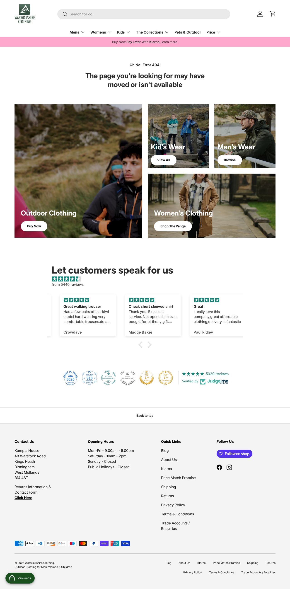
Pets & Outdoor (187, 32)
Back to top (145, 415)
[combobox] (143, 14)
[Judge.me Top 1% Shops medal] (146, 378)
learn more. (170, 42)
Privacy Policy (173, 505)
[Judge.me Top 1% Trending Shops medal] (165, 378)
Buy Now (34, 226)
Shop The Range (173, 226)
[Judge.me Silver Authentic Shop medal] (127, 378)
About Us (169, 459)
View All (163, 160)
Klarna (166, 468)
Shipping (168, 487)
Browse (230, 160)
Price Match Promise (178, 477)
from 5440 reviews (68, 284)
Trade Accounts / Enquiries (258, 572)
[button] (141, 345)
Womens (98, 32)
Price (210, 32)
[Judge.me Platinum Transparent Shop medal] (108, 378)
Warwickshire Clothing (39, 563)
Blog (165, 450)
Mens (74, 32)
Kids (121, 32)
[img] (147, 279)
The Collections (149, 32)
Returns (167, 496)
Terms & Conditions (177, 514)
